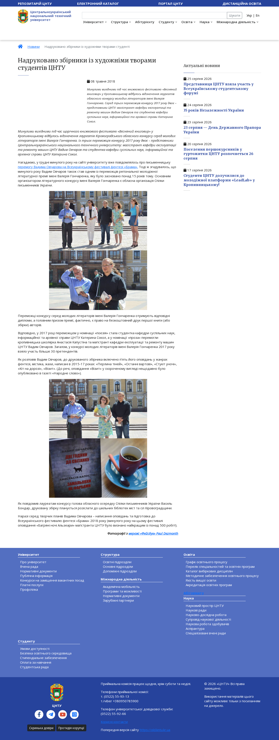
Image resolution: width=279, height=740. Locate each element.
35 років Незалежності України (214, 110)
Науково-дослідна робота (206, 615)
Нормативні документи (38, 571)
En (257, 15)
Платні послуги (31, 585)
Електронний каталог (98, 3)
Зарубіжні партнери (118, 600)
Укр (249, 15)
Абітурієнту (144, 22)
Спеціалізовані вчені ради (206, 633)
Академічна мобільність (121, 586)
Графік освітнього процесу (206, 562)
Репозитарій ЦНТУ (35, 3)
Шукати (234, 15)
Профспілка (29, 589)
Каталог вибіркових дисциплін (209, 571)
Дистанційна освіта (242, 3)
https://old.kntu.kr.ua (155, 730)
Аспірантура (195, 628)
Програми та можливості (122, 591)
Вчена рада (29, 566)
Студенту (166, 22)
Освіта (186, 22)
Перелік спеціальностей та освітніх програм (220, 566)
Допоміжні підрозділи (120, 571)
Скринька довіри (41, 728)
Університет (93, 22)
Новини (33, 46)
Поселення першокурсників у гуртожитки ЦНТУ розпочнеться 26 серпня (218, 154)
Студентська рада (34, 667)
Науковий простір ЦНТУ (205, 605)
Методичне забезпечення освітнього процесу (222, 575)
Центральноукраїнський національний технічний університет (50, 16)
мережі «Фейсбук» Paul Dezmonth (153, 533)
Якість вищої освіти (201, 580)
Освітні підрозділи (117, 562)
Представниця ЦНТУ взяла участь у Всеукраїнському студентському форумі (218, 88)
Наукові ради (196, 610)
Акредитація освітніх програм (209, 585)
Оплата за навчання (35, 662)
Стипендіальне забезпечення (43, 658)
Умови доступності (34, 648)
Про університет (33, 562)
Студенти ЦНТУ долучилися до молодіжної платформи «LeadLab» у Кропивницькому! (219, 180)
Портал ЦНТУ (170, 3)
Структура (119, 22)
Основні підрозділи (118, 566)
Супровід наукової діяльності (208, 619)
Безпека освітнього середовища (45, 653)
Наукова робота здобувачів (207, 624)
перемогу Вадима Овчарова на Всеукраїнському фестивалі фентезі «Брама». (78, 167)
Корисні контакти (114, 721)
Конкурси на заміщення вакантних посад (52, 580)
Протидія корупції (71, 728)
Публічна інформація (36, 575)
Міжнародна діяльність (236, 22)
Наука (204, 22)
